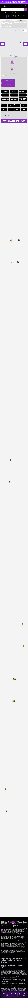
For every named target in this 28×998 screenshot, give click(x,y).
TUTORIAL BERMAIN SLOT (14, 121)
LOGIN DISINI (8, 85)
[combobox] (12, 9)
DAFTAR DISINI (8, 80)
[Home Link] (9, 6)
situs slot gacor (9, 940)
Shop (2, 6)
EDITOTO (14, 922)
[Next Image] (25, 44)
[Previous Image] (2, 44)
